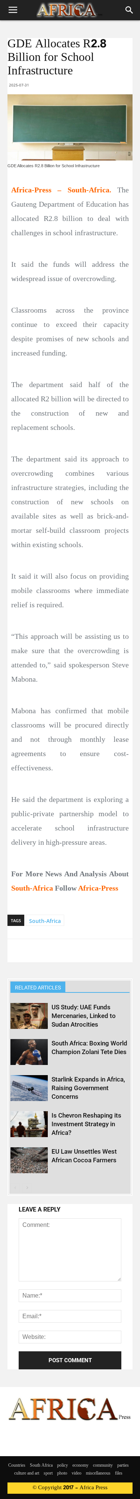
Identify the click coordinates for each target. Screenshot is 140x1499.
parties (123, 1465)
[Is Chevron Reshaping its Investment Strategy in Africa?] (29, 1124)
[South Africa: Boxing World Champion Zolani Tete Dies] (29, 1052)
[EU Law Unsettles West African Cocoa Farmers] (29, 1160)
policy (62, 1465)
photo (62, 1473)
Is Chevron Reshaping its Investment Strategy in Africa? (86, 1124)
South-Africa (45, 920)
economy (80, 1465)
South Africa (41, 1465)
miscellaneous (98, 1473)
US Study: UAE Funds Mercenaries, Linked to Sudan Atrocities (84, 1015)
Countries (16, 1465)
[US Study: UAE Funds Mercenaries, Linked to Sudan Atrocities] (29, 1016)
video (76, 1473)
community (103, 1465)
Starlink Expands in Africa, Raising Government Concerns (88, 1087)
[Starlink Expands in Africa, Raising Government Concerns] (29, 1088)
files (118, 1473)
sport (48, 1473)
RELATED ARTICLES (38, 988)
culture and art (26, 1473)
